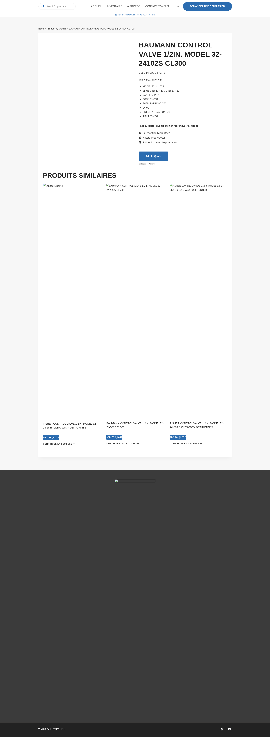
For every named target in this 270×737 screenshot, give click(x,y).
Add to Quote (153, 156)
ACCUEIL (96, 6)
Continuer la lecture (57, 444)
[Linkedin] (229, 729)
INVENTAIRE (114, 6)
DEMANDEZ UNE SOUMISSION (207, 6)
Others (151, 164)
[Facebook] (222, 729)
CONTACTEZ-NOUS (157, 6)
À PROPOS (133, 6)
